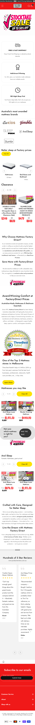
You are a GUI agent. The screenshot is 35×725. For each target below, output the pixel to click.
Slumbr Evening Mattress (26, 413)
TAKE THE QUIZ (24, 433)
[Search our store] (29, 6)
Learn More (8, 382)
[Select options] (10, 408)
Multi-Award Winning (17, 73)
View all (6, 154)
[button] (4, 171)
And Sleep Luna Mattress (9, 483)
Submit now (16, 678)
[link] (9, 122)
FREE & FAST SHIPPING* (17, 50)
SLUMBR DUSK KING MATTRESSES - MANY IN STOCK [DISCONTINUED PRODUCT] (13, 211)
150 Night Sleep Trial (17, 96)
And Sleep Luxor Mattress (9, 413)
